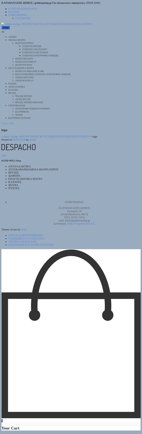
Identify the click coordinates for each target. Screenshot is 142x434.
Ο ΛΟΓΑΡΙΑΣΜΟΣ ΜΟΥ (22, 8)
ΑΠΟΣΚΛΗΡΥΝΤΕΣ (24, 77)
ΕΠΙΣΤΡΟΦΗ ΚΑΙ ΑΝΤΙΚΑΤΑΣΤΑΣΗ (30, 244)
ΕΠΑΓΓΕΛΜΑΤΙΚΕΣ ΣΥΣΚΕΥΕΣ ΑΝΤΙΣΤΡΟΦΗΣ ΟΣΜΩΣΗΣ (43, 74)
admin (32, 139)
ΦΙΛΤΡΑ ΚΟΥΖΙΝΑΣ (24, 43)
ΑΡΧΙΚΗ (12, 37)
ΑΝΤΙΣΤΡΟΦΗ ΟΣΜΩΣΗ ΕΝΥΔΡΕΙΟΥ (32, 109)
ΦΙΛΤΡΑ (13, 185)
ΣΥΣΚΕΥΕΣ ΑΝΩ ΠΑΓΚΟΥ (34, 49)
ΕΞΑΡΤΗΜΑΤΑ (22, 112)
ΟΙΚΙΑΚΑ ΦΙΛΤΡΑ (16, 40)
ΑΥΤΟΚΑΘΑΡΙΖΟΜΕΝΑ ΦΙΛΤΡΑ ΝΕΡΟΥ (33, 169)
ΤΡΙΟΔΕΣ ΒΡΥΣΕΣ (23, 96)
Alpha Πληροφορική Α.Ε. (81, 223)
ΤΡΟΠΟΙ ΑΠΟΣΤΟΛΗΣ (22, 241)
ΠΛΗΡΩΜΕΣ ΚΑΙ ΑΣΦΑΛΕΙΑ (26, 238)
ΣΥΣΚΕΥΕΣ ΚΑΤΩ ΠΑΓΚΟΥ (35, 52)
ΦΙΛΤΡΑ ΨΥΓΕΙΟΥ (23, 65)
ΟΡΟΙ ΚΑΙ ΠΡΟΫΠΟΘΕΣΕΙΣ (25, 235)
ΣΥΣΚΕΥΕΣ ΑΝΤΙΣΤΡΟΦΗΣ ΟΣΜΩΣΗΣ (40, 55)
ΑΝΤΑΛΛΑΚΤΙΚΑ (16, 87)
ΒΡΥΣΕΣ (12, 93)
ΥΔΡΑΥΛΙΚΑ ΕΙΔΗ (16, 105)
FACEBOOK (22, 18)
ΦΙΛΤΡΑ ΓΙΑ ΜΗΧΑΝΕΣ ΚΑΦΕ (29, 71)
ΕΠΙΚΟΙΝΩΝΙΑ (17, 15)
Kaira (24, 229)
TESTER (19, 115)
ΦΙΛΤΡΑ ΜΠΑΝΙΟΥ (24, 59)
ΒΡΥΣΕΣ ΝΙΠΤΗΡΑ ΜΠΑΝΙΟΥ (29, 102)
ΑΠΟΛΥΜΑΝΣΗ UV (24, 80)
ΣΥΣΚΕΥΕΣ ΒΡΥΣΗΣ (32, 46)
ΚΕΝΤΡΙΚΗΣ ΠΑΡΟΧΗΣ (19, 118)
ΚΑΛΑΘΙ (13, 11)
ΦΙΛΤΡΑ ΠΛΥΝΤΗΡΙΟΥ (26, 62)
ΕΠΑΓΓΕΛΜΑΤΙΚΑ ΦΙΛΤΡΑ (21, 68)
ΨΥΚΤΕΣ (12, 84)
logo (3, 155)
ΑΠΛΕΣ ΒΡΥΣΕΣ (23, 99)
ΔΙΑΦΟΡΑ (14, 175)
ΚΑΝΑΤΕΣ (13, 90)
